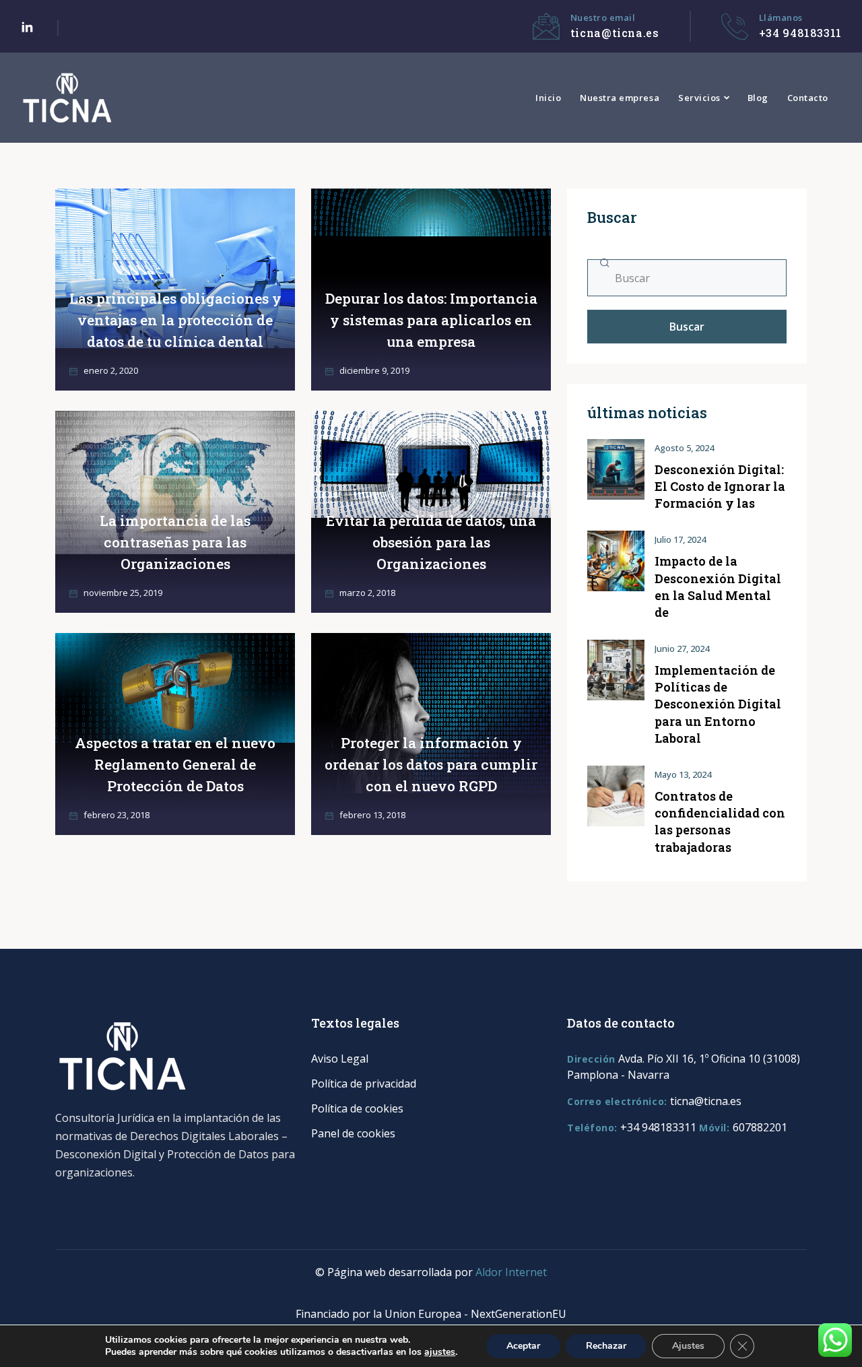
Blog (758, 98)
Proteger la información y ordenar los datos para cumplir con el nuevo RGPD (431, 764)
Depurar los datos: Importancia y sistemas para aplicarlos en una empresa (431, 320)
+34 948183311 (800, 33)
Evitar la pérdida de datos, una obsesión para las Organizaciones (431, 542)
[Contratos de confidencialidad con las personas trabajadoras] (615, 796)
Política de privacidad (363, 1083)
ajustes (439, 1352)
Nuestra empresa (619, 98)
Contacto (807, 98)
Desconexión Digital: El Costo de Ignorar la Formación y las (720, 486)
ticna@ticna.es (614, 33)
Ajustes (688, 1345)
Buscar (686, 326)
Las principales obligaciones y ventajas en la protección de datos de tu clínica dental (175, 320)
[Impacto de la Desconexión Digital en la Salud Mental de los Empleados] (615, 561)
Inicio (548, 98)
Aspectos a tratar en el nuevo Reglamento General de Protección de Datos (175, 764)
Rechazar (606, 1345)
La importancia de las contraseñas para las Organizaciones (175, 542)
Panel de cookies (353, 1133)
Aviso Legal (339, 1058)
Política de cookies (357, 1108)
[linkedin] (27, 28)
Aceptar (523, 1345)
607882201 (760, 1127)
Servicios (699, 98)
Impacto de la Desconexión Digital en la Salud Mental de (718, 586)
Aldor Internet (511, 1272)
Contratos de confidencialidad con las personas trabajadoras (720, 821)
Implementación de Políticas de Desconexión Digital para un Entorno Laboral (718, 704)
